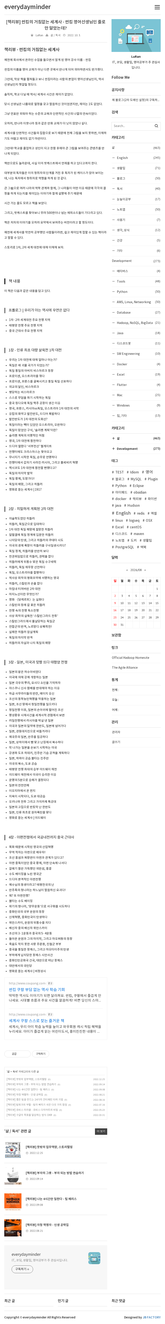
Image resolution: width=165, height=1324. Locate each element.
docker (120, 499)
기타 (138, 251)
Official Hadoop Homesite (130, 658)
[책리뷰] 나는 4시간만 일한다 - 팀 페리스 (28, 1089)
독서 (15, 1071)
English (138, 158)
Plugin (153, 479)
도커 (134, 541)
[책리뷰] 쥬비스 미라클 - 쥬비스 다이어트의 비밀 (32, 1110)
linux (119, 521)
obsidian (140, 492)
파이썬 (152, 499)
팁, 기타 (138, 416)
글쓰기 (116, 742)
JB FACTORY (152, 1317)
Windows (138, 405)
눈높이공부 (138, 199)
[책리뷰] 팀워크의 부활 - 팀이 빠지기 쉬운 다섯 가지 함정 (37, 1104)
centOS (136, 527)
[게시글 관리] (26, 1054)
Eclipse (138, 486)
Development (136, 261)
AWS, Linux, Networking (138, 302)
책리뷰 (137, 499)
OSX (149, 521)
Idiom (134, 472)
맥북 (143, 547)
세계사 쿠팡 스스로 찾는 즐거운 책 (36, 1021)
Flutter (138, 385)
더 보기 (101, 1131)
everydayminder (26, 1254)
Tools (138, 281)
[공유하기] (20, 1054)
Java (138, 333)
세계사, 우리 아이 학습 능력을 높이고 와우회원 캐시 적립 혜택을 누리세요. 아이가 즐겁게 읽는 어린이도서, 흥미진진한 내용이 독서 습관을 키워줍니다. (55, 1029)
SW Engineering (138, 354)
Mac (138, 395)
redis (140, 513)
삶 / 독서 (55, 35)
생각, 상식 (138, 230)
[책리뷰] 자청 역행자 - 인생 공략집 (25, 1094)
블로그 (138, 178)
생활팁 (138, 168)
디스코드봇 (138, 343)
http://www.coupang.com (27, 983)
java (118, 506)
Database (138, 312)
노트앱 (138, 209)
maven (139, 534)
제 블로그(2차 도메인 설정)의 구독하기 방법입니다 (136, 100)
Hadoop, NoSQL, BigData (138, 323)
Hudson (133, 506)
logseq (134, 521)
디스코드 (121, 534)
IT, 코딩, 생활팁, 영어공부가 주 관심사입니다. (40, 1260)
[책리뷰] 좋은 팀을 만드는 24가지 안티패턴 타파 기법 (35, 1099)
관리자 (116, 732)
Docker (138, 364)
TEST (119, 472)
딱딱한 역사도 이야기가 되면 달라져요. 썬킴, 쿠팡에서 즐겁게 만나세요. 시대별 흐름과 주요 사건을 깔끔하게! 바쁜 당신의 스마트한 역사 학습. (55, 998)
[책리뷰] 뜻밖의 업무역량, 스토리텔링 (27, 1079)
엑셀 (154, 513)
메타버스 (138, 271)
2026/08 (136, 570)
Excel (138, 374)
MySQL (136, 479)
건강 (138, 240)
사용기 (138, 220)
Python (138, 292)
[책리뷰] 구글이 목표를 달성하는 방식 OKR (29, 1115)
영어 (149, 472)
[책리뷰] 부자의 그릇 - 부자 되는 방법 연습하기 (31, 1084)
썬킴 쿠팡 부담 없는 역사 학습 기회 (37, 990)
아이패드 (121, 492)
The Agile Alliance (125, 668)
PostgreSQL (124, 547)
